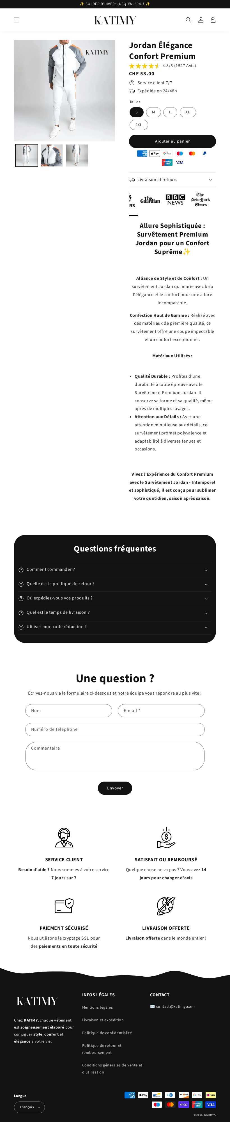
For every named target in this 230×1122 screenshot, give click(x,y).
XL (188, 112)
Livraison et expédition (103, 1020)
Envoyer (115, 788)
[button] (17, 20)
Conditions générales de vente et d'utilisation (112, 1069)
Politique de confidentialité (107, 1033)
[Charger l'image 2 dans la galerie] (52, 155)
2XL (138, 125)
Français (27, 1107)
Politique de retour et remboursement (102, 1049)
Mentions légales (97, 1007)
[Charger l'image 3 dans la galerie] (77, 155)
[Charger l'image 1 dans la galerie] (26, 155)
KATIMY (209, 1115)
